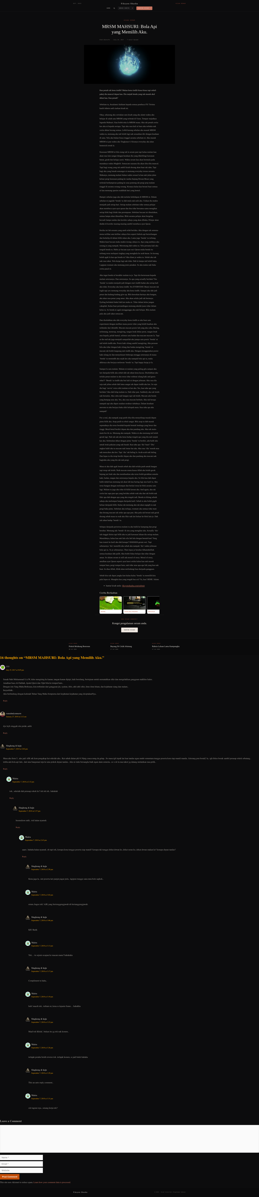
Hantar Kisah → (144, 8)
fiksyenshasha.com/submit (133, 585)
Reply (5, 700)
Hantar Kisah (129, 630)
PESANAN (151, 611)
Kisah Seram (129, 20)
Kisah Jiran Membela (131, 611)
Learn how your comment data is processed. (52, 1182)
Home (108, 8)
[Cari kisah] (114, 8)
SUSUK (103, 611)
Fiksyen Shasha (129, 3)
